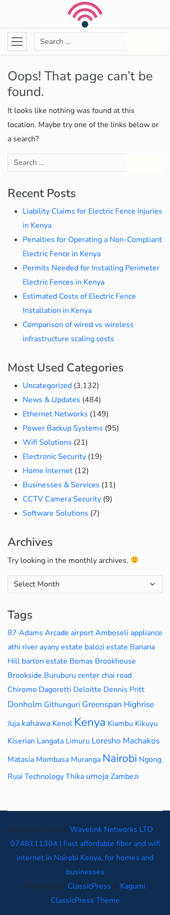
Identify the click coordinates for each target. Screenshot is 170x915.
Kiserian (21, 741)
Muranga (86, 759)
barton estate (45, 661)
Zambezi (124, 776)
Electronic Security (54, 456)
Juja (14, 723)
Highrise (139, 704)
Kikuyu (146, 723)
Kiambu (120, 723)
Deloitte (87, 689)
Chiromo (22, 689)
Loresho (106, 740)
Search (144, 41)
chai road (117, 675)
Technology (44, 776)
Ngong (150, 759)
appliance (146, 633)
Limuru (78, 741)
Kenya (90, 722)
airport (82, 633)
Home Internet (48, 471)
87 (12, 633)
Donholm (25, 704)
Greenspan (102, 704)
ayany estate (61, 647)
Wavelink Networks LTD (111, 829)
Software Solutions (55, 513)
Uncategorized (47, 385)
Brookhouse (115, 661)
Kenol (62, 723)
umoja (97, 776)
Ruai (15, 776)
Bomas (81, 661)
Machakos (141, 740)
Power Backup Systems (63, 428)
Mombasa (52, 759)
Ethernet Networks (55, 414)
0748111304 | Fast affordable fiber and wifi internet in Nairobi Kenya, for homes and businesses (85, 857)
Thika (75, 776)
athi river (23, 647)
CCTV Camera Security (62, 499)
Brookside (25, 675)
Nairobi (119, 758)
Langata (50, 741)
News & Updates (51, 400)
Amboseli (111, 633)
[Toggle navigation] (17, 41)
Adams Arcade (44, 633)
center (89, 675)
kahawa (36, 723)
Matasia (21, 759)
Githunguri (62, 704)
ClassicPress (89, 886)
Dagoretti (55, 689)
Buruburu (60, 675)
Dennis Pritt (123, 689)
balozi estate (106, 647)
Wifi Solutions (47, 442)
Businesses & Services (61, 485)
